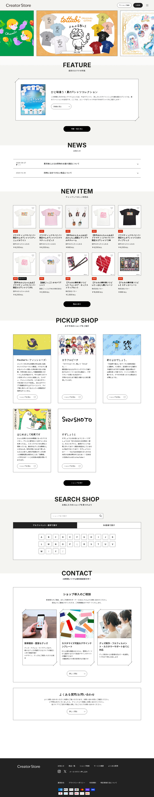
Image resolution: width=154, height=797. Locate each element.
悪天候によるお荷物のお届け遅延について (61, 164)
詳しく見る (73, 674)
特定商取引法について (109, 783)
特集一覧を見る (77, 129)
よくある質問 (113, 766)
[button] (61, 52)
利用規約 (93, 783)
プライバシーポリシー (77, 783)
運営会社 (61, 783)
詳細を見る (57, 106)
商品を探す (77, 304)
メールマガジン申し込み (78, 772)
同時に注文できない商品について (58, 173)
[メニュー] (147, 5)
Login (138, 6)
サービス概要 (99, 766)
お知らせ (61, 766)
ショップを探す (77, 483)
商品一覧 (72, 766)
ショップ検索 (125, 5)
